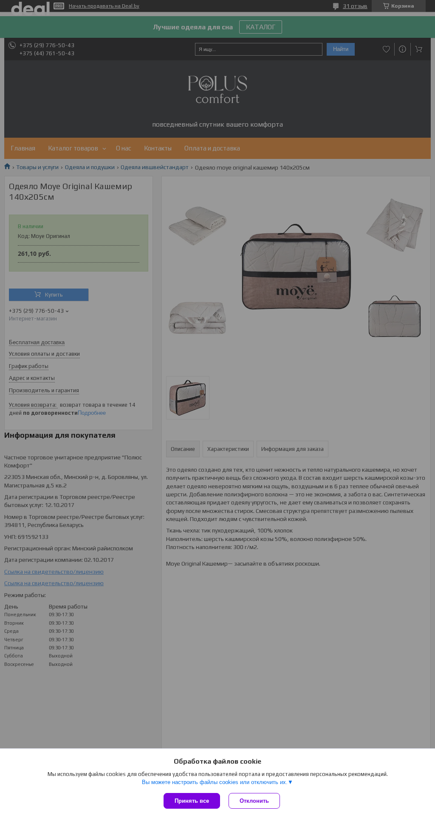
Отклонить (254, 801)
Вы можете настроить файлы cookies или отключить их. (215, 782)
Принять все (192, 801)
